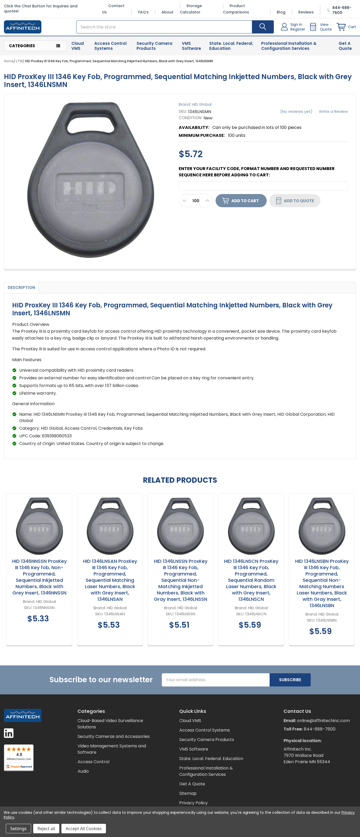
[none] (90, 180)
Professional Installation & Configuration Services (289, 46)
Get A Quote (345, 46)
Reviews (306, 12)
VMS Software (191, 46)
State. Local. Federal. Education (231, 46)
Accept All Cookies (84, 828)
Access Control (93, 762)
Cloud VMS (77, 46)
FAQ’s (143, 12)
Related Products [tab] (180, 480)
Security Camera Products (154, 46)
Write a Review (333, 111)
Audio (83, 771)
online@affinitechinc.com (323, 721)
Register (297, 29)
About (167, 12)
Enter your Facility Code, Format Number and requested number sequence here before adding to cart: (257, 172)
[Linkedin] (8, 733)
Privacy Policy (193, 803)
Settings (18, 828)
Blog (281, 12)
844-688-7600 (319, 729)
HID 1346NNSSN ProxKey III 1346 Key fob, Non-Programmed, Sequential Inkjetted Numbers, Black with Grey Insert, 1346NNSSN (39, 577)
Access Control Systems (110, 46)
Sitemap (188, 793)
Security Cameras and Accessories (113, 736)
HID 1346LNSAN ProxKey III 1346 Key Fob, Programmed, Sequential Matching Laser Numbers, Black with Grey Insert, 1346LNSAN (110, 580)
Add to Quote (299, 200)
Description (21, 287)
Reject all (46, 828)
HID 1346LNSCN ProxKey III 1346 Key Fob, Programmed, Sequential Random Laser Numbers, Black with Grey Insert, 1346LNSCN (251, 580)
